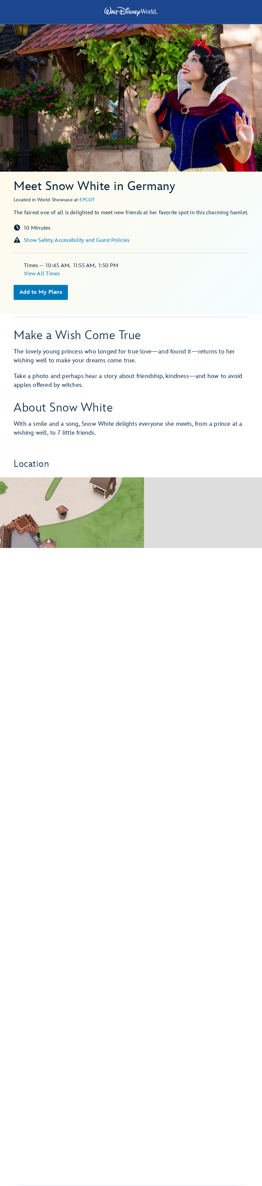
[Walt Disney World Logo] (131, 11)
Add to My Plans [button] (40, 292)
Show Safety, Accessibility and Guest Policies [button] (76, 240)
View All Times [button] (42, 274)
